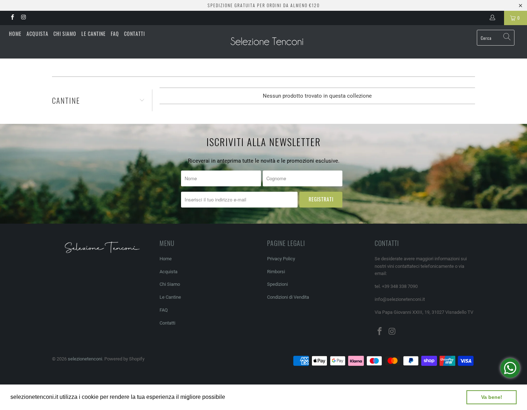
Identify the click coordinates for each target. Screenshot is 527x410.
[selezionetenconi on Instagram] (23, 17)
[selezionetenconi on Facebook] (12, 17)
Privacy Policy (281, 258)
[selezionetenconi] (266, 42)
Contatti (134, 33)
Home (15, 33)
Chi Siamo (64, 33)
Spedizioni (277, 284)
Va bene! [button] (491, 397)
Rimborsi (276, 271)
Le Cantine (93, 33)
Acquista (37, 33)
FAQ (115, 33)
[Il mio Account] (494, 18)
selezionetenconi (85, 359)
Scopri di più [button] (244, 397)
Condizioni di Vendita (288, 297)
